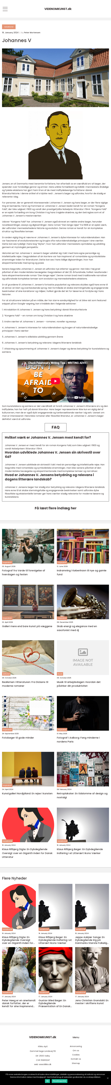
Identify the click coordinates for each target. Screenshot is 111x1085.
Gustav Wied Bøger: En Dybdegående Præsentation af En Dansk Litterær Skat (54, 1003)
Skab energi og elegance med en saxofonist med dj (77, 628)
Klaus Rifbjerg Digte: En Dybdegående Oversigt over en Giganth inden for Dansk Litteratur (27, 853)
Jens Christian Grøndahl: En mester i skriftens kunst (91, 1002)
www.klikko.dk (45, 1064)
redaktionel (8, 27)
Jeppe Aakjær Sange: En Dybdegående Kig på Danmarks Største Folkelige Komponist (92, 940)
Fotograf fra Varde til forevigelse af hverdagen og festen (23, 572)
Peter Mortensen (32, 33)
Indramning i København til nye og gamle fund (81, 572)
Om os (76, 1050)
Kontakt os (76, 1059)
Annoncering (76, 1046)
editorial (6, 674)
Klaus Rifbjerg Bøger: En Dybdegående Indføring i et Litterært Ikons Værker (80, 851)
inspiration (7, 562)
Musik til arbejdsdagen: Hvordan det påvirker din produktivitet (79, 684)
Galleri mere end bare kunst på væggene (27, 626)
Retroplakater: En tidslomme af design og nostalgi (82, 795)
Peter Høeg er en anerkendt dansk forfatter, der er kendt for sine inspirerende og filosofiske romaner (19, 1003)
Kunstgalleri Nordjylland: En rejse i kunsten (27, 793)
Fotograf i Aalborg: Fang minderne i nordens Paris (78, 739)
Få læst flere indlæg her (55, 508)
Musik (60, 674)
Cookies (76, 1054)
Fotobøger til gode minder (18, 737)
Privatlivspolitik (59, 1081)
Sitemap (76, 1063)
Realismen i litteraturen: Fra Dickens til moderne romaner (25, 684)
